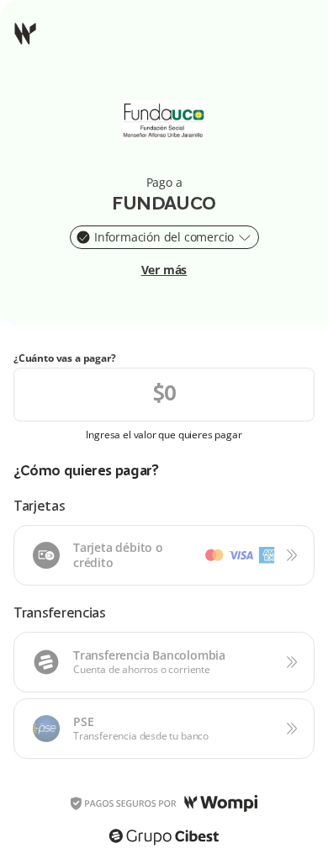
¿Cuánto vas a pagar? (64, 358)
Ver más (164, 270)
